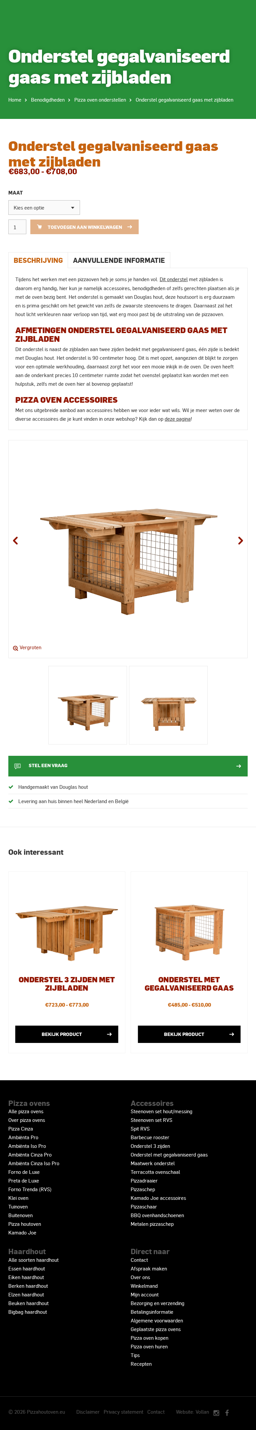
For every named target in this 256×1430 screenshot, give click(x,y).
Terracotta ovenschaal (155, 1172)
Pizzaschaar (144, 1206)
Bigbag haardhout (27, 1311)
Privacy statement (123, 1411)
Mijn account (145, 1294)
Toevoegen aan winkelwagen (85, 227)
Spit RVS (140, 1128)
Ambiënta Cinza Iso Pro (33, 1163)
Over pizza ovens (26, 1120)
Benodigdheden (48, 99)
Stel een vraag (48, 765)
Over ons (140, 1277)
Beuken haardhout (28, 1303)
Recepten (141, 1363)
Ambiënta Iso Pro (27, 1146)
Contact (139, 1259)
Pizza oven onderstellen (100, 99)
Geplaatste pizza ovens (156, 1329)
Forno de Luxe (24, 1172)
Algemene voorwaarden (157, 1320)
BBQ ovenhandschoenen (157, 1215)
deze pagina (178, 418)
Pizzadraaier (144, 1180)
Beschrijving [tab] (38, 259)
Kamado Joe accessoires (158, 1197)
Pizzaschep (143, 1189)
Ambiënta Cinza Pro (30, 1154)
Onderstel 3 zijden (150, 1146)
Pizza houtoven (24, 1223)
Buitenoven (20, 1215)
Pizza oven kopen (149, 1337)
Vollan (202, 1411)
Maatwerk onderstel (153, 1163)
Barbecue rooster (150, 1137)
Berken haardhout (28, 1285)
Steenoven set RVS (151, 1120)
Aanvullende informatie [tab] (119, 259)
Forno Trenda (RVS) (30, 1189)
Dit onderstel (174, 279)
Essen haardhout (26, 1268)
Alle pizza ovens (25, 1111)
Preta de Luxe (23, 1180)
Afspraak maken (149, 1268)
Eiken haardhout (26, 1277)
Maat (15, 192)
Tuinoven (18, 1206)
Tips (135, 1355)
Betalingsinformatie (152, 1311)
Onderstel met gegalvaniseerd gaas (169, 1154)
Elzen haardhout (26, 1294)
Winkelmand (144, 1285)
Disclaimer (88, 1411)
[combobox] (44, 207)
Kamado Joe (22, 1232)
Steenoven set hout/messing (161, 1111)
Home (14, 99)
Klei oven (18, 1197)
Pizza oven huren (149, 1346)
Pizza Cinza (20, 1128)
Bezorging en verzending (157, 1303)
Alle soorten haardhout (33, 1259)
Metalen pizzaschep (152, 1223)
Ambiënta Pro (23, 1137)
